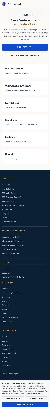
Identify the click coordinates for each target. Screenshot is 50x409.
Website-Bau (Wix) (9, 201)
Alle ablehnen (13, 399)
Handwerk (5, 269)
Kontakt (5, 337)
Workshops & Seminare (10, 253)
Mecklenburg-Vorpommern (12, 293)
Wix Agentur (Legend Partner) (13, 205)
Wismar (4, 301)
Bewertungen (7, 345)
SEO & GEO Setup (8, 193)
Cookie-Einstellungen (10, 374)
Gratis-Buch (6, 357)
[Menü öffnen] (45, 4)
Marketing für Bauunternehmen (13, 245)
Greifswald (6, 297)
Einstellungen (37, 399)
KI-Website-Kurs (8, 189)
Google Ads (6, 214)
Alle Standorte (7, 322)
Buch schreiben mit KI (10, 222)
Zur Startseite (25, 47)
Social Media (7, 209)
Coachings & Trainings (10, 249)
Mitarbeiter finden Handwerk (12, 241)
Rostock (5, 289)
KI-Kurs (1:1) (6, 185)
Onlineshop (6, 218)
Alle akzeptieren (25, 405)
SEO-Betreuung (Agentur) (11, 197)
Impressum (6, 361)
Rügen (4, 309)
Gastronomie (7, 273)
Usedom (5, 313)
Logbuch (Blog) (7, 349)
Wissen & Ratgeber (9, 353)
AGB (3, 370)
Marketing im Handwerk (10, 237)
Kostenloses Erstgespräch (25, 55)
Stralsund (5, 305)
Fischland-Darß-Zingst (10, 317)
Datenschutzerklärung (35, 393)
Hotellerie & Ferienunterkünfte (13, 277)
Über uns (5, 341)
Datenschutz (6, 366)
